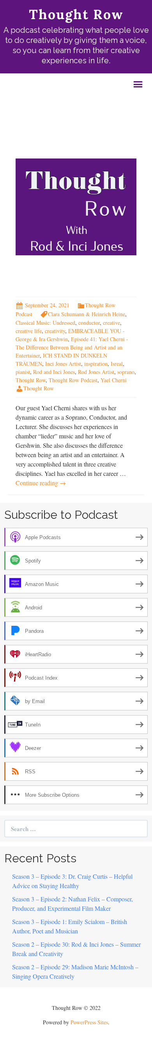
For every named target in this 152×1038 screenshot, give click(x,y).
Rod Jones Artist (96, 372)
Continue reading (41, 483)
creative (111, 322)
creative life (29, 331)
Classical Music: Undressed (45, 322)
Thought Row (31, 380)
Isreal (117, 363)
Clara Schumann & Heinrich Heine (86, 314)
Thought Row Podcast (73, 380)
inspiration (96, 363)
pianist (23, 372)
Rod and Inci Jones (54, 372)
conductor (89, 322)
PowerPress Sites (89, 1022)
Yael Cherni (114, 380)
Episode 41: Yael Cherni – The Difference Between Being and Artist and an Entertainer (74, 276)
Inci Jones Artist (63, 363)
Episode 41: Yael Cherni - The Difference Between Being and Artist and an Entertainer (72, 347)
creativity (55, 331)
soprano (125, 372)
